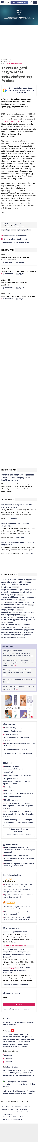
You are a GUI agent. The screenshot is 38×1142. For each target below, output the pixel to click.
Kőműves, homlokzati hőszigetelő (17, 775)
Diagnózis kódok (13, 993)
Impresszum (16, 1107)
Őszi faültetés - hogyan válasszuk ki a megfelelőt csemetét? (17, 890)
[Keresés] (31, 2)
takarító (7, 787)
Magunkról (6, 1109)
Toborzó (11, 734)
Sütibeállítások (7, 1114)
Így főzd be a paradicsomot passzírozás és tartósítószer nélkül (18, 896)
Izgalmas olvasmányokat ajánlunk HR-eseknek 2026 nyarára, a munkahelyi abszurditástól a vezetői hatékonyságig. (18, 1072)
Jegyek (21, 262)
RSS (3, 1107)
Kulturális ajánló (12, 1067)
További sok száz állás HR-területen (19, 753)
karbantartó (9, 790)
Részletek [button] (9, 262)
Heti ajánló (10, 646)
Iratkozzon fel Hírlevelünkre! (15, 236)
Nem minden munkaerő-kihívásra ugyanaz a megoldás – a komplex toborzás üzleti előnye (18, 662)
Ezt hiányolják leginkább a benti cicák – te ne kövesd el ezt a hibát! (19, 908)
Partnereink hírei (14, 875)
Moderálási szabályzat (10, 1112)
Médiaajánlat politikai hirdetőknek (14, 1117)
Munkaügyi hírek (15, 224)
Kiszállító (11, 800)
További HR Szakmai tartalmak (15, 984)
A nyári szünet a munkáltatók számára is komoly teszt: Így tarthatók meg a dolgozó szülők (18, 619)
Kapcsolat (14, 1109)
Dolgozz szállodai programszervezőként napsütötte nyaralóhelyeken (16, 781)
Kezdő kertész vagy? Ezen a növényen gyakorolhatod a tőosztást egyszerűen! (18, 885)
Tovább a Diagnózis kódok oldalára (16, 1009)
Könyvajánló (10, 1031)
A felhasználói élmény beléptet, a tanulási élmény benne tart (17, 970)
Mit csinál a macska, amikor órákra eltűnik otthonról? (17, 913)
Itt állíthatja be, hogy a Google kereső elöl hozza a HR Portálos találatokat (21, 90)
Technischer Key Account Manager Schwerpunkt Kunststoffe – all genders (18, 805)
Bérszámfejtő (13, 728)
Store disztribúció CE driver (18, 793)
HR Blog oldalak (13, 928)
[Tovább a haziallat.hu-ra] (19, 902)
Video (7, 1019)
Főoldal (5, 224)
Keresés (6, 997)
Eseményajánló (7, 250)
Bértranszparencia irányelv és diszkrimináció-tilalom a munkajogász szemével (19, 850)
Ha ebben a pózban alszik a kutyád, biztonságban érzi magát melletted (17, 918)
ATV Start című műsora (11, 121)
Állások (9, 763)
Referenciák (27, 1107)
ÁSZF (8, 1107)
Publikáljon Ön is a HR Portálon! (16, 242)
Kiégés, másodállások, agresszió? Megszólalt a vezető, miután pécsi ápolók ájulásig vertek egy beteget (19, 592)
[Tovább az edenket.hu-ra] (19, 880)
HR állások (10, 724)
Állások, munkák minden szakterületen (19, 830)
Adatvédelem (25, 1109)
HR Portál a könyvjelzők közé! (14, 239)
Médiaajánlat (24, 1112)
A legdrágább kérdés (18, 932)
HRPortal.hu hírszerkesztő (14, 63)
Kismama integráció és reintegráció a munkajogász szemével (19, 865)
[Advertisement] (19, 386)
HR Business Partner (15, 749)
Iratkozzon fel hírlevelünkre (12, 1119)
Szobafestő (8, 772)
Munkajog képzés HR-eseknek (16, 855)
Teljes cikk (14, 518)
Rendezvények (12, 844)
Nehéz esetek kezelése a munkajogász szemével (19, 859)
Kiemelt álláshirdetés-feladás (19, 835)
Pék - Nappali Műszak (16, 797)
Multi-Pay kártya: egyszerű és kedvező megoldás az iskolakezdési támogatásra (17, 672)
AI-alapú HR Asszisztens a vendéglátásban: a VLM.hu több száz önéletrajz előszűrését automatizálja (18, 653)
